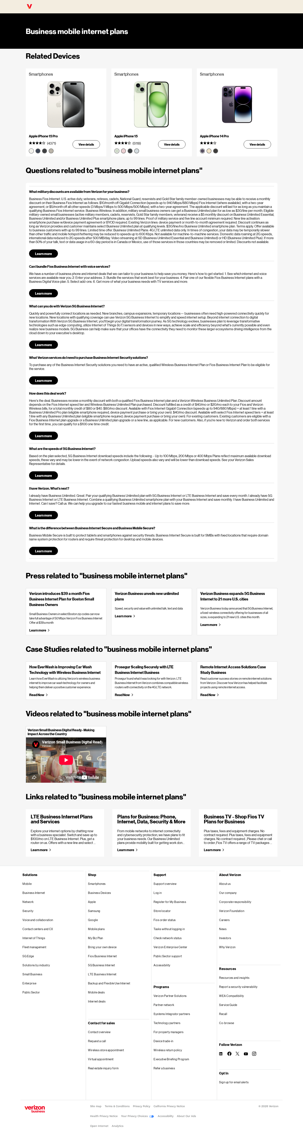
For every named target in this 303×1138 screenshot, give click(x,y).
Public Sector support (168, 956)
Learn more (43, 254)
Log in (158, 893)
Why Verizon (227, 947)
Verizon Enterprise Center (170, 947)
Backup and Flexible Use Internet (109, 983)
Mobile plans (96, 929)
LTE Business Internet (102, 974)
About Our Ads (186, 1116)
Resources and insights (234, 977)
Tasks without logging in (169, 929)
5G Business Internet (101, 965)
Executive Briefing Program (171, 1059)
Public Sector (31, 992)
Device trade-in (163, 1041)
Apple (92, 902)
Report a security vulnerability (238, 987)
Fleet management (34, 947)
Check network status (168, 938)
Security (27, 911)
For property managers (169, 1032)
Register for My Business (170, 902)
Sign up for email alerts (234, 1082)
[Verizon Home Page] (35, 1109)
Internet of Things (33, 938)
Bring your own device (102, 947)
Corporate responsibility (235, 902)
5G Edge (28, 956)
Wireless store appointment (106, 1050)
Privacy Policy (141, 1106)
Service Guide (228, 1005)
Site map (95, 1106)
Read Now (36, 695)
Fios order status (165, 920)
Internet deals (97, 1001)
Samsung (94, 911)
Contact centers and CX (37, 929)
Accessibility (162, 965)
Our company (228, 893)
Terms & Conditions (117, 1106)
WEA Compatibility (231, 996)
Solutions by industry (36, 965)
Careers (224, 920)
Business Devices (99, 893)
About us (225, 883)
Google (93, 920)
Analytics (117, 1126)
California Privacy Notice (169, 1106)
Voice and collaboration (37, 920)
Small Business (32, 974)
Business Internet (33, 893)
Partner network (164, 1005)
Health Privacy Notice (104, 1116)
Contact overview (99, 1032)
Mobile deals (96, 992)
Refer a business (164, 1068)
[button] (151, 191)
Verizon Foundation (231, 911)
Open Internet (99, 1126)
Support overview (165, 883)
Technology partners (167, 1023)
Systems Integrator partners (172, 1014)
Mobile (27, 883)
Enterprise (29, 983)
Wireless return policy (168, 1050)
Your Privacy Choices (135, 1116)
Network (28, 902)
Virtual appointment (101, 1059)
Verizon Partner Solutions (170, 996)
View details (86, 144)
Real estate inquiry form (103, 1068)
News (223, 929)
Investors (225, 938)
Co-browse (226, 1023)
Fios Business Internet (102, 956)
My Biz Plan (95, 938)
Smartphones (97, 883)
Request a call (97, 1041)
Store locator (162, 911)
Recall (223, 1014)
